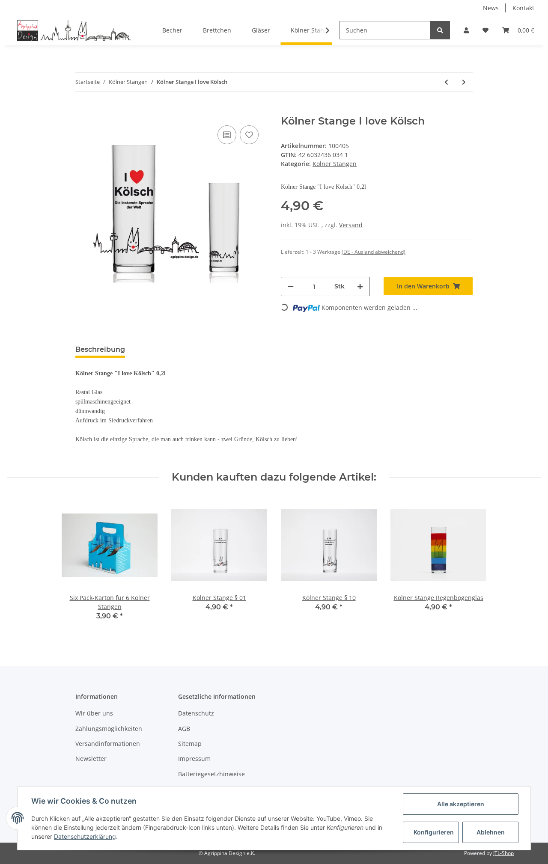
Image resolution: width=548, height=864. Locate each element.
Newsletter (91, 758)
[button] (466, 30)
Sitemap (190, 743)
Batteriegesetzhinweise (211, 774)
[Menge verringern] (290, 286)
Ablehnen (491, 832)
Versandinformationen (107, 743)
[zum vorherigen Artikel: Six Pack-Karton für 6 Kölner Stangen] (446, 82)
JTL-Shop (503, 853)
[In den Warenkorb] (82, 110)
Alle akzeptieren (460, 804)
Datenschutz (196, 713)
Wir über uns (94, 713)
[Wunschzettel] (485, 30)
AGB (184, 728)
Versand (351, 225)
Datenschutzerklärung (85, 836)
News (491, 8)
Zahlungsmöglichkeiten (108, 728)
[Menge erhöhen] (360, 286)
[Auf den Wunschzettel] (249, 134)
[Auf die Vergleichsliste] (226, 134)
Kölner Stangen (335, 164)
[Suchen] (440, 30)
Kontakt (523, 8)
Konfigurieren (434, 832)
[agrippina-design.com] (74, 30)
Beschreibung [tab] (100, 349)
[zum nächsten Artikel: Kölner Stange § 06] (464, 82)
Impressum (194, 758)
